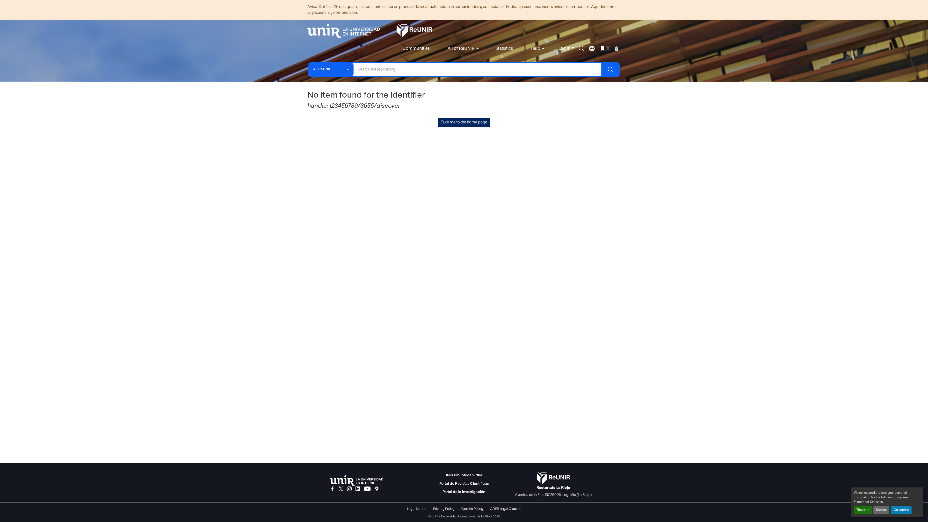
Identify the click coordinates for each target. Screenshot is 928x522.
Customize (901, 510)
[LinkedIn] (357, 489)
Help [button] (535, 48)
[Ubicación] (377, 489)
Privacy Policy (444, 509)
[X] (341, 489)
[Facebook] (332, 489)
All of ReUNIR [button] (461, 48)
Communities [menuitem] (416, 48)
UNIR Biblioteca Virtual (463, 475)
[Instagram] (349, 489)
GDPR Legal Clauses (505, 509)
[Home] (346, 31)
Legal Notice (416, 509)
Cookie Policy (472, 509)
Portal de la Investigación (463, 492)
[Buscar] (610, 69)
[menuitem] (462, 48)
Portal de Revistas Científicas (464, 484)
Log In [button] (565, 48)
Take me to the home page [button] (464, 122)
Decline (881, 510)
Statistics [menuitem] (504, 48)
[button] (581, 48)
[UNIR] (356, 480)
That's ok (862, 510)
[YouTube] (367, 489)
